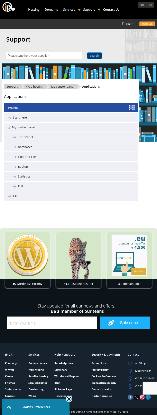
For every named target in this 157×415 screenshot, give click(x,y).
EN (150, 4)
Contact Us (111, 9)
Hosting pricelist (102, 396)
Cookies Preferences (104, 376)
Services (69, 9)
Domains (51, 9)
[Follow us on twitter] (136, 398)
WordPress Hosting (27, 284)
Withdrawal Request (66, 376)
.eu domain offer (129, 284)
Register (147, 23)
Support (12, 86)
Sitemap (10, 382)
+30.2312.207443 (144, 386)
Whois (32, 396)
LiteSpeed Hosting (78, 284)
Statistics (23, 176)
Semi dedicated (37, 382)
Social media (13, 389)
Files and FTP (26, 157)
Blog (57, 382)
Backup (22, 166)
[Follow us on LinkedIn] (148, 398)
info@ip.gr (140, 363)
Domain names (37, 363)
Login (129, 24)
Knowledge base (64, 363)
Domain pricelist (102, 389)
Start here (19, 117)
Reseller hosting (38, 376)
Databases (24, 147)
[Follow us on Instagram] (142, 398)
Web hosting (34, 86)
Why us (9, 369)
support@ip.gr (142, 370)
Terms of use (99, 363)
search (94, 56)
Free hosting (36, 389)
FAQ (15, 196)
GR (142, 4)
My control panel (62, 86)
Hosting (13, 108)
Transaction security (104, 382)
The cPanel (24, 137)
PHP (19, 186)
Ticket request (63, 396)
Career (9, 376)
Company (11, 363)
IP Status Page (63, 389)
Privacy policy (100, 369)
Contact (10, 396)
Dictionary (60, 369)
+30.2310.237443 (144, 378)
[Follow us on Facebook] (130, 398)
